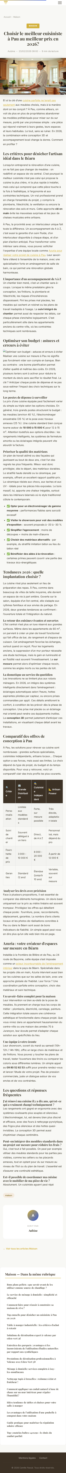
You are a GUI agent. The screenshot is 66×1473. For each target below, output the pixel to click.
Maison (16, 17)
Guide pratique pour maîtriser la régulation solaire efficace (30, 1424)
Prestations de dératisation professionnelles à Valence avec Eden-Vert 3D (31, 1360)
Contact (43, 1458)
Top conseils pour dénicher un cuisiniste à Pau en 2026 (32, 1316)
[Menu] (60, 2)
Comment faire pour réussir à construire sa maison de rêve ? (30, 1306)
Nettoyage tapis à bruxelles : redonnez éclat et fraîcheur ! (31, 1380)
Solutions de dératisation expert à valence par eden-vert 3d (31, 1337)
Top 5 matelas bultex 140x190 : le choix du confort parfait (29, 1434)
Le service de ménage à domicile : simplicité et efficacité (32, 1296)
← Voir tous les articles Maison (20, 1248)
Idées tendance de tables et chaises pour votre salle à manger (31, 1404)
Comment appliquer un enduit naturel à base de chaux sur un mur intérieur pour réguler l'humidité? (33, 1392)
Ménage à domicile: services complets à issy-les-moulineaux (31, 1370)
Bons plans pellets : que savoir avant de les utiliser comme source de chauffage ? (30, 1286)
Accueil (7, 17)
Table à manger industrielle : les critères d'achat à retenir (33, 1327)
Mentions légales (27, 1458)
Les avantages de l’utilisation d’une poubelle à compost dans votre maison (31, 1414)
